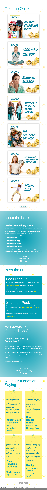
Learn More (23, 368)
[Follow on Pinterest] (27, 483)
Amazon (23, 256)
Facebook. (8, 293)
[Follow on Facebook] (22, 483)
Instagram (36, 291)
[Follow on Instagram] (20, 483)
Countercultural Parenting (15, 285)
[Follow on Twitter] (25, 483)
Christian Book (23, 259)
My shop (23, 261)
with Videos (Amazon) (23, 371)
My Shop (23, 373)
